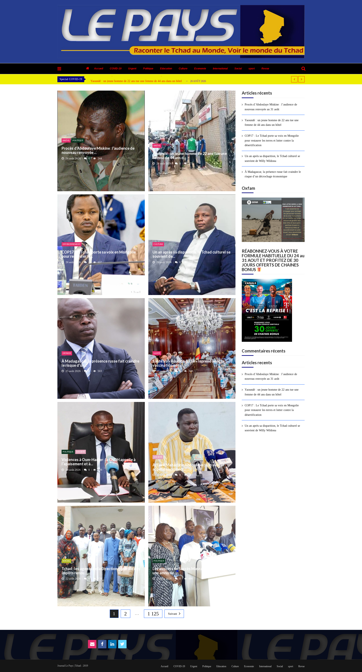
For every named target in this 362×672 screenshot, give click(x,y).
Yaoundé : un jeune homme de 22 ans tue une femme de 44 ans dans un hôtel (272, 122)
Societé (80, 452)
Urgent (132, 68)
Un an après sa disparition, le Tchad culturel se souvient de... (191, 254)
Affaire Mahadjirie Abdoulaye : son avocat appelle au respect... (189, 467)
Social (238, 68)
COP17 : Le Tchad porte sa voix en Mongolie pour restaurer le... (99, 254)
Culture (183, 68)
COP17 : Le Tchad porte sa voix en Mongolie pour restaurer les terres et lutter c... (139, 81)
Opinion (67, 353)
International (220, 68)
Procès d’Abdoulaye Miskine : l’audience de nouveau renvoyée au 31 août (271, 107)
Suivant (172, 613)
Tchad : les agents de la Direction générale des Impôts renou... (101, 571)
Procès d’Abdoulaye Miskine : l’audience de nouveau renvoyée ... (98, 150)
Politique (148, 68)
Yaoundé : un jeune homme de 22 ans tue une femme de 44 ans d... (190, 156)
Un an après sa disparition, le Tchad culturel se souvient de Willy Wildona (272, 158)
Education (166, 68)
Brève (66, 140)
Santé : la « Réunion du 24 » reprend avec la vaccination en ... (188, 363)
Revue (265, 68)
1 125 (153, 613)
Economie (200, 68)
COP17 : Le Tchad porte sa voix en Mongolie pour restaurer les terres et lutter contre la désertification (272, 140)
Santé (157, 353)
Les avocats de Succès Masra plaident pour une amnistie (189, 571)
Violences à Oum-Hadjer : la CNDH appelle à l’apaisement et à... (99, 462)
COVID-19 (116, 68)
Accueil (98, 68)
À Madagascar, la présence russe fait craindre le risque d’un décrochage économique (273, 174)
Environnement (71, 244)
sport (251, 68)
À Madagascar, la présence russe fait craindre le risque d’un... (100, 363)
